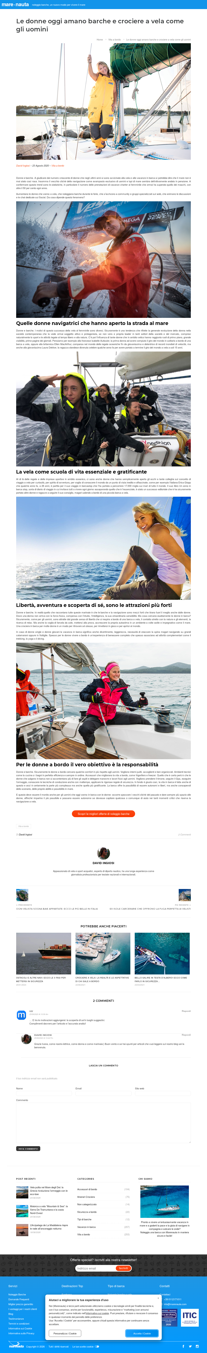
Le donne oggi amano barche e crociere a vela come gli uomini (158, 39)
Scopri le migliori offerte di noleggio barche (103, 814)
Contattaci (165, 1294)
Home (100, 39)
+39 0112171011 (172, 1299)
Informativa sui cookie (97, 1313)
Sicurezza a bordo (87, 1211)
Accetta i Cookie (142, 1333)
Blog (10, 1313)
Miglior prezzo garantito (20, 1304)
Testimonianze (16, 1318)
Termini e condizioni (18, 1323)
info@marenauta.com (175, 1304)
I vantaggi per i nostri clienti (22, 1309)
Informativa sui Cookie (20, 1328)
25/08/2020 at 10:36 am (38, 1014)
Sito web (139, 1088)
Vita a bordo (114, 39)
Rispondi (186, 1010)
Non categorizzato (87, 1204)
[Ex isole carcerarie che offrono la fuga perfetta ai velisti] (185, 895)
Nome (19, 1088)
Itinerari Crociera (86, 1196)
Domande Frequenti (18, 1299)
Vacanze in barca (86, 1227)
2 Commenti (184, 834)
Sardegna (67, 1294)
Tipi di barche (84, 1219)
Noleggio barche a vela (120, 1294)
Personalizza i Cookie (65, 1333)
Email (79, 1088)
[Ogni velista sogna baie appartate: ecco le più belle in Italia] (22, 895)
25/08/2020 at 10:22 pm (43, 1038)
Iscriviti (123, 1268)
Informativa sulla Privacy (21, 1333)
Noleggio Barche (17, 1294)
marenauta (15, 4)
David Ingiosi (23, 165)
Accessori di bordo (87, 1189)
